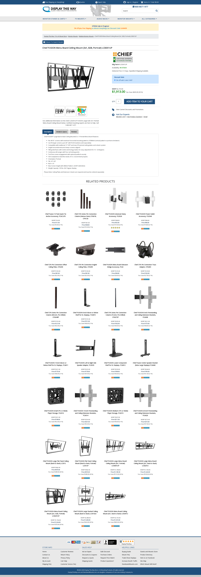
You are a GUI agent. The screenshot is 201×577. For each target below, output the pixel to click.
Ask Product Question (134, 117)
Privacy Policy (65, 558)
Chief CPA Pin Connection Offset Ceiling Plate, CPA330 (56, 266)
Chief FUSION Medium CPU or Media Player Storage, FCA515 (115, 412)
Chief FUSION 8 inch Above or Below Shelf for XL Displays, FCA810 (85, 314)
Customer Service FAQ (68, 564)
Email (145, 117)
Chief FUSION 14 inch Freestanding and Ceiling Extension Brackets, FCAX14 (85, 413)
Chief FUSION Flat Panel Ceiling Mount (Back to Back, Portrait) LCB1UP (85, 463)
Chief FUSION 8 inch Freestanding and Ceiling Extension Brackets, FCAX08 (145, 315)
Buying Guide (126, 552)
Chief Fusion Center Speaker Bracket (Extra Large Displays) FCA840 (145, 364)
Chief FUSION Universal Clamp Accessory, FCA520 (115, 215)
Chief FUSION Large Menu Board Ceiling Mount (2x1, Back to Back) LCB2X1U (145, 463)
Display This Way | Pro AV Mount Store (55, 36)
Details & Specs (61, 132)
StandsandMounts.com (130, 564)
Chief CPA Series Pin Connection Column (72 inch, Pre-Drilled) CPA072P (115, 315)
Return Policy (65, 555)
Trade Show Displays (129, 558)
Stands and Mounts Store (149, 552)
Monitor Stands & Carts (54, 19)
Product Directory (146, 555)
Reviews (74, 132)
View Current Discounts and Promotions (129, 109)
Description (48, 132)
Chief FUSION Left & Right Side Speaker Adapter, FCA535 (85, 364)
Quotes (82, 2)
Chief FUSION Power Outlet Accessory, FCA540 (145, 215)
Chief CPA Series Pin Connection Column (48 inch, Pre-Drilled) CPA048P (56, 315)
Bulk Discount (105, 552)
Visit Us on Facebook (147, 558)
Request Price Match (107, 558)
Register (135, 2)
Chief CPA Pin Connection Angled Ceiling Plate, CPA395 (85, 266)
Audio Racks (102, 19)
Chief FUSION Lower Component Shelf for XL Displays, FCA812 (115, 364)
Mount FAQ (126, 555)
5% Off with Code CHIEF (124, 80)
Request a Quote (88, 558)
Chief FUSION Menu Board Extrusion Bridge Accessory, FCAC (115, 266)
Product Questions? (107, 561)
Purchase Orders (106, 555)
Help (102, 2)
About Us (45, 558)
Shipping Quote (87, 561)
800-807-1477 (141, 7)
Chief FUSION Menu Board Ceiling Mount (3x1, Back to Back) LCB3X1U (115, 512)
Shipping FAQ (46, 564)
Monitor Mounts (125, 19)
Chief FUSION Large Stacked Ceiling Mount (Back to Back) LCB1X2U (85, 512)
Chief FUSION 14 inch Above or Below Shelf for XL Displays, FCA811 (55, 364)
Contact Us (46, 555)
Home (44, 552)
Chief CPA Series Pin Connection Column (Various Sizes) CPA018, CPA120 (86, 216)
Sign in (129, 2)
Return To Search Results (54, 42)
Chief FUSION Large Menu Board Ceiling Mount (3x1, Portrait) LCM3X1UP (115, 463)
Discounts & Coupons (89, 555)
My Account (46, 561)
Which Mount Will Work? (148, 564)
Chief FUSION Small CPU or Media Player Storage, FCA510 (55, 412)
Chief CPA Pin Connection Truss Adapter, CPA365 (145, 266)
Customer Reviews (67, 552)
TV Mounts (80, 19)
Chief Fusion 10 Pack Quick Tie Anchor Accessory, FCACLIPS (55, 215)
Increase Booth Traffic (129, 561)
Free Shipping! (54, 2)
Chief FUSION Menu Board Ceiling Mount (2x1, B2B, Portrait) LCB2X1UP (55, 513)
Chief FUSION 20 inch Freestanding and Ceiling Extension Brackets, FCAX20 (145, 413)
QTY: (113, 101)
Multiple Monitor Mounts (86, 36)
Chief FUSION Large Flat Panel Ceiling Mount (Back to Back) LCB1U (56, 462)
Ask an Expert (86, 552)
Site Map (143, 561)
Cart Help (64, 561)
